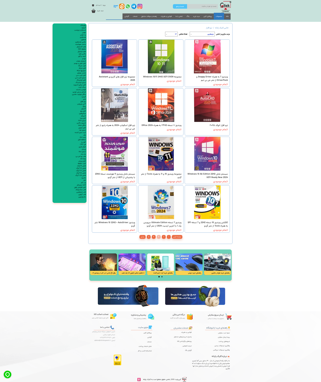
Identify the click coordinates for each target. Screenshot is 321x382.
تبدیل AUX (82, 121)
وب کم (83, 182)
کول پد (83, 142)
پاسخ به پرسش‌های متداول (183, 337)
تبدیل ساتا (82, 151)
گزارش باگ (188, 350)
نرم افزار (83, 101)
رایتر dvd (83, 137)
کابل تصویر (82, 128)
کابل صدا (83, 118)
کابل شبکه (82, 68)
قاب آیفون (82, 194)
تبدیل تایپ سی (80, 78)
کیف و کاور (82, 56)
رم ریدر (83, 154)
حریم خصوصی (187, 346)
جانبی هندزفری (80, 42)
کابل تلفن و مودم (80, 63)
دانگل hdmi (82, 125)
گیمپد (84, 97)
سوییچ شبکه (81, 70)
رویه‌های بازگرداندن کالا (184, 341)
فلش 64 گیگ (81, 173)
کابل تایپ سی (81, 75)
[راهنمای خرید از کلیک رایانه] (229, 327)
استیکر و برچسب (80, 30)
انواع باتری (82, 147)
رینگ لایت (82, 87)
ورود (104, 5)
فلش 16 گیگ (81, 168)
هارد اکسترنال (81, 47)
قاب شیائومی (81, 192)
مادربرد (83, 178)
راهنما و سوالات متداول (149, 16)
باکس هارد (82, 54)
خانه (227, 16)
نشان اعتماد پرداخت (145, 346)
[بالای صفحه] (138, 379)
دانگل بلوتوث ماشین (79, 94)
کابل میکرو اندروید (79, 85)
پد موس (83, 35)
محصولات (219, 16)
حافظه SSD (82, 49)
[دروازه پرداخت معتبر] (117, 365)
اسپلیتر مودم (81, 61)
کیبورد (84, 28)
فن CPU (83, 144)
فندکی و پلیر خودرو (79, 92)
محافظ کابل (82, 140)
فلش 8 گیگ (81, 166)
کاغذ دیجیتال (81, 185)
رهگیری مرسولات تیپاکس (223, 350)
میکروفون (82, 113)
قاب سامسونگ (80, 190)
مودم (84, 59)
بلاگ (187, 16)
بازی (84, 99)
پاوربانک (83, 25)
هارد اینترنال (82, 51)
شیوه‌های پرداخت (224, 341)
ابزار (84, 180)
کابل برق (83, 111)
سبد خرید (196, 16)
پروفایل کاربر (208, 16)
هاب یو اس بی (81, 156)
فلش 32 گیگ (81, 171)
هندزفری (83, 37)
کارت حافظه (82, 163)
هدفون (83, 40)
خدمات (135, 16)
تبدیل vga (82, 130)
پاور (84, 135)
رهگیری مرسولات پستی (223, 346)
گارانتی (126, 16)
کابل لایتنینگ (81, 80)
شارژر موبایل (81, 73)
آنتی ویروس (81, 104)
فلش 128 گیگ (80, 175)
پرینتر (84, 149)
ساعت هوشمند (80, 44)
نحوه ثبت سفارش (224, 333)
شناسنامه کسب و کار (145, 351)
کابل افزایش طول (80, 187)
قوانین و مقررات (166, 16)
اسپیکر (83, 116)
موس (84, 32)
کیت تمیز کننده (80, 132)
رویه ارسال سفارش (224, 337)
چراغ (84, 106)
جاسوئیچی (82, 197)
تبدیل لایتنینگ (80, 82)
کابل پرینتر (82, 161)
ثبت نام (98, 5)
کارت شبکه (82, 66)
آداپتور (83, 109)
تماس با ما (179, 16)
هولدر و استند (81, 90)
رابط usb (83, 159)
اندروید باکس (81, 123)
